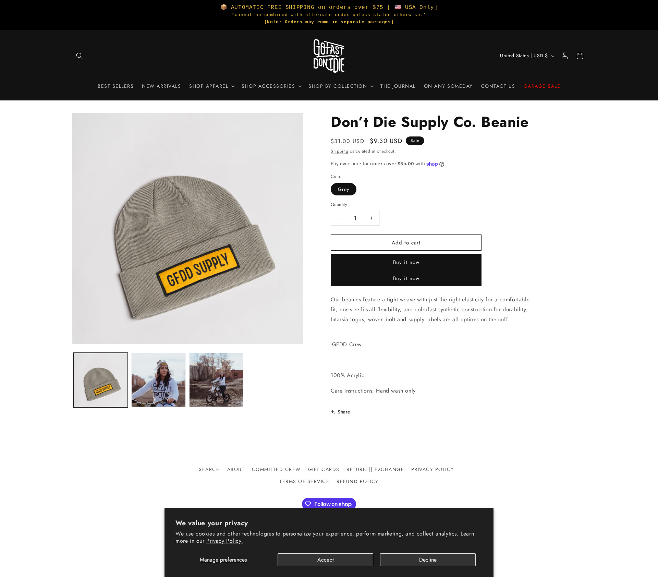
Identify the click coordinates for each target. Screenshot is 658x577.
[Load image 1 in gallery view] (101, 380)
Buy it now (406, 262)
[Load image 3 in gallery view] (216, 380)
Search (209, 469)
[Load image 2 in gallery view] (158, 380)
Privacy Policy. (224, 541)
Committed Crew (276, 469)
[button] (79, 55)
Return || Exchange (375, 469)
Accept (325, 560)
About (236, 469)
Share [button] (344, 411)
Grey (343, 189)
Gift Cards (324, 469)
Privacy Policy (432, 469)
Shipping (340, 151)
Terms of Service (304, 481)
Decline (428, 560)
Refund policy (358, 481)
